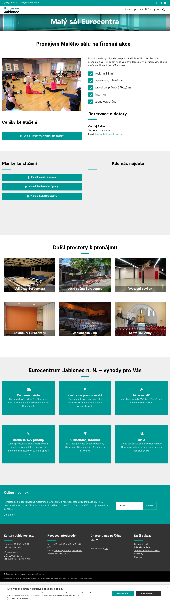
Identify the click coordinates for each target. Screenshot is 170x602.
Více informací (74, 595)
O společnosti (141, 544)
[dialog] (85, 593)
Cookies (138, 557)
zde (106, 549)
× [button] (167, 588)
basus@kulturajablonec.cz (109, 134)
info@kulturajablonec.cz (30, 3)
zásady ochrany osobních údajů (56, 578)
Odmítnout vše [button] (148, 593)
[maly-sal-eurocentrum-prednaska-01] (42, 59)
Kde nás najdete (142, 548)
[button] (163, 9)
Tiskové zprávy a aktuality (147, 551)
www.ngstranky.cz (37, 574)
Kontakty (138, 554)
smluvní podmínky (73, 578)
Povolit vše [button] (122, 593)
